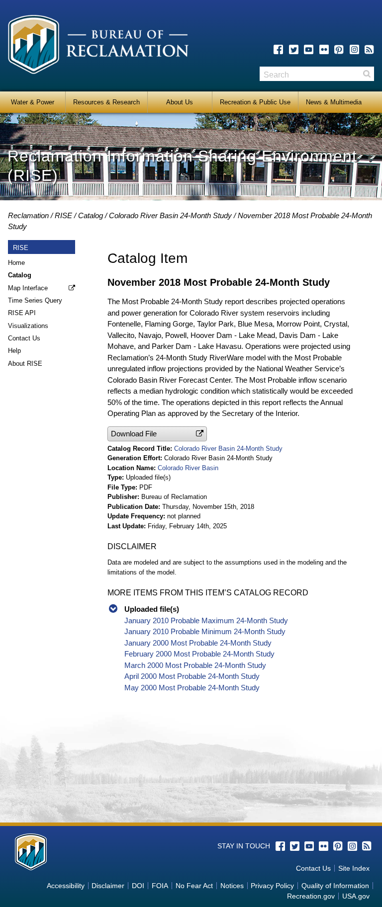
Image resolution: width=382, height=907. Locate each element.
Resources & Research (106, 102)
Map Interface (28, 288)
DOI (138, 886)
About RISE (25, 363)
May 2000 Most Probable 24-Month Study (192, 687)
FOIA (160, 886)
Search (366, 74)
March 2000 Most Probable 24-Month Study (195, 665)
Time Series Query (35, 300)
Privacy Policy (272, 886)
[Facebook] (278, 49)
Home (16, 262)
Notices (232, 886)
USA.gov (356, 896)
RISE (63, 215)
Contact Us (24, 338)
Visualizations (28, 326)
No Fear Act (194, 886)
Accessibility (66, 886)
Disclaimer (108, 886)
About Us (179, 102)
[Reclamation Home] (98, 46)
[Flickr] (324, 49)
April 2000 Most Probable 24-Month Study (192, 676)
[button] (157, 433)
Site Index (354, 868)
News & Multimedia (334, 102)
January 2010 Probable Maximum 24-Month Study (206, 620)
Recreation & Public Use (255, 102)
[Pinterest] (339, 49)
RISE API (22, 313)
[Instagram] (354, 49)
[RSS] (369, 49)
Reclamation (28, 215)
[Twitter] (293, 49)
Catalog (90, 215)
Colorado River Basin (188, 468)
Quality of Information (335, 886)
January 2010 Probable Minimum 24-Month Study (205, 631)
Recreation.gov (311, 896)
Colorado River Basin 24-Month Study (170, 215)
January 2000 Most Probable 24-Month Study (198, 643)
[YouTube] (308, 49)
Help (14, 350)
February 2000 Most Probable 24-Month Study (199, 654)
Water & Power (32, 102)
